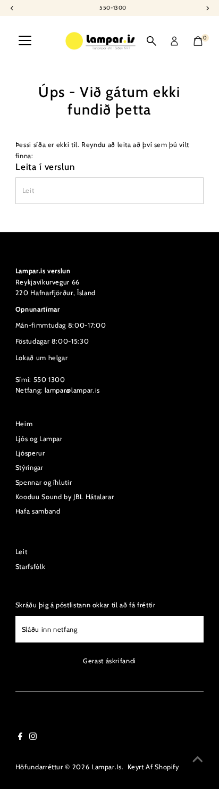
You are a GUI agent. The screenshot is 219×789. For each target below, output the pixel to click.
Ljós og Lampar (39, 439)
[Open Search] (151, 41)
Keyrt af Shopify (153, 767)
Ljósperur (30, 453)
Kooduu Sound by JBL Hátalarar (64, 497)
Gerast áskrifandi (109, 661)
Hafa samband (38, 511)
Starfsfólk (30, 567)
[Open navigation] (25, 41)
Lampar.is (106, 767)
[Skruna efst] (197, 759)
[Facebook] (20, 738)
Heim (24, 424)
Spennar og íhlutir (43, 482)
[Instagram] (33, 738)
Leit (21, 552)
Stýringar (29, 467)
